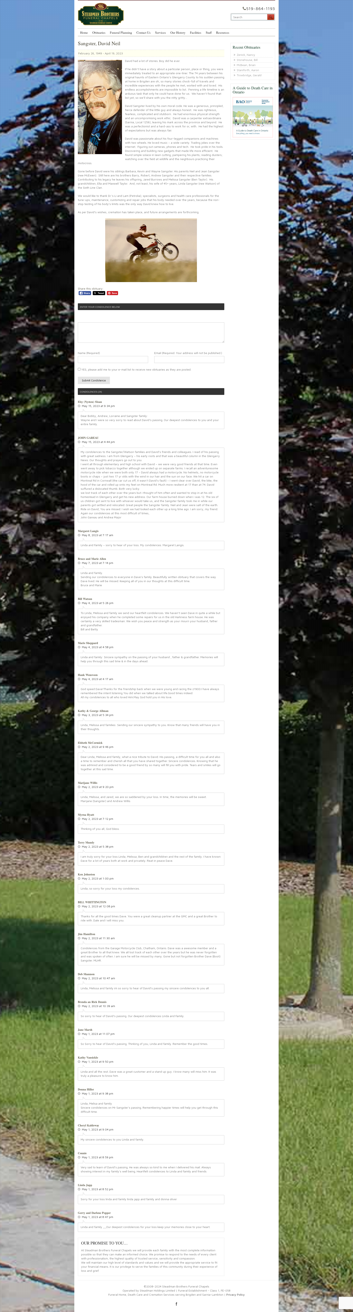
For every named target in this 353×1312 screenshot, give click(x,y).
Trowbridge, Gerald (249, 75)
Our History (177, 32)
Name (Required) (89, 353)
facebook (176, 1304)
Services (160, 32)
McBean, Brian (246, 65)
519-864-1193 (260, 8)
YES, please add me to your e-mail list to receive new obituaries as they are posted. (135, 369)
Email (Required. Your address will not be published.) (188, 353)
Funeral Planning (121, 32)
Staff (209, 32)
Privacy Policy (235, 1294)
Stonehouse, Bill (247, 60)
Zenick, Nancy (246, 54)
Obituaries (98, 32)
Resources (222, 32)
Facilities (195, 32)
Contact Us (143, 32)
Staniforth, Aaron (248, 70)
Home (84, 32)
